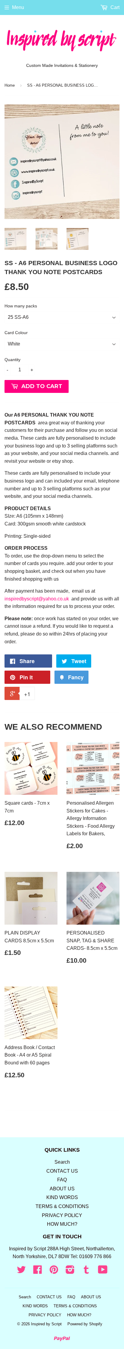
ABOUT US (62, 1188)
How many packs (21, 306)
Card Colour (16, 332)
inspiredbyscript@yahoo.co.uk (37, 598)
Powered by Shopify (84, 1324)
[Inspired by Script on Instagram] (70, 1271)
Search (62, 1162)
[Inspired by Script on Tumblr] (86, 1271)
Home (10, 85)
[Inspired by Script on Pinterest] (53, 1271)
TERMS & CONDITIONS (62, 1206)
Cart (114, 7)
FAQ (62, 1179)
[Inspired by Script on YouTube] (102, 1271)
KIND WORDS (62, 1197)
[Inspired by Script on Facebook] (37, 1271)
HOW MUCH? (62, 1224)
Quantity (12, 359)
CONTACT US (62, 1171)
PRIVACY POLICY (62, 1215)
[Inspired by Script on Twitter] (21, 1271)
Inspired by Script (46, 1324)
